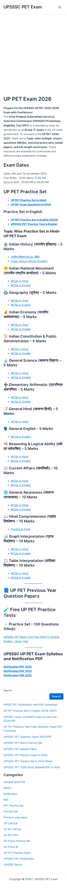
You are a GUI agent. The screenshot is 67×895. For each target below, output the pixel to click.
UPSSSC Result (13, 864)
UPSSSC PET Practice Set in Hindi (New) (28, 761)
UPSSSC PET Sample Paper (20, 749)
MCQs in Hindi (19, 281)
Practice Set (11, 811)
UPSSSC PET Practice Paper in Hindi (25, 755)
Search (8, 690)
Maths (7, 788)
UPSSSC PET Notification (19, 858)
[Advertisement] (33, 50)
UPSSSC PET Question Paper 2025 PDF (28, 736)
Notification (11, 794)
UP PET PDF (11, 835)
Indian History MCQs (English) (29, 261)
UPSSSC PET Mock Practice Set (23, 743)
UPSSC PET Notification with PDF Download (30, 704)
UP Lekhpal (10, 823)
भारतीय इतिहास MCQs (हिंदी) (25, 257)
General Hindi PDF (15, 782)
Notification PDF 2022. (18, 666)
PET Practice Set (13, 805)
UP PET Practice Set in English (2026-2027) (30, 710)
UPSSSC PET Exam (23, 7)
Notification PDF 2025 (18, 675)
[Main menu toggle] (59, 7)
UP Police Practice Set (17, 841)
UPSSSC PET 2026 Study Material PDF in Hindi (32, 767)
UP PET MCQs (12, 829)
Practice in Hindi (20, 529)
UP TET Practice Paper (17, 852)
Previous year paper (16, 817)
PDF (6, 799)
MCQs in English (21, 285)
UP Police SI (11, 846)
